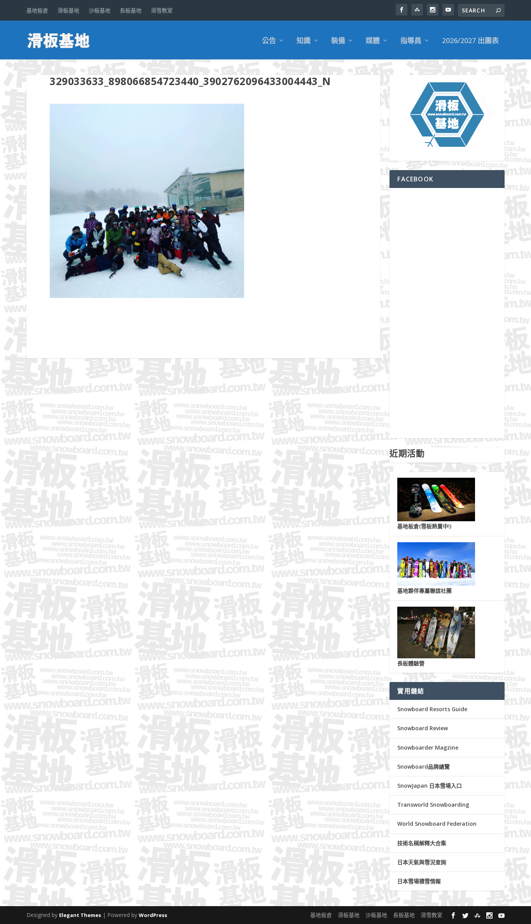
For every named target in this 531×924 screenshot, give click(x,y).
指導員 (410, 41)
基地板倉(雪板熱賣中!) (424, 526)
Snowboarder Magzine (427, 747)
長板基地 (130, 10)
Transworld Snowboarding (433, 804)
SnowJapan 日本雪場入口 (429, 785)
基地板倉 (37, 10)
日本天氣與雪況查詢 (421, 862)
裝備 (338, 41)
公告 (269, 41)
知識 (304, 41)
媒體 (373, 41)
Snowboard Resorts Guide (432, 709)
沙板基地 (99, 10)
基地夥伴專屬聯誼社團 (424, 590)
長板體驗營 (410, 663)
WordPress (153, 915)
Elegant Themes (80, 915)
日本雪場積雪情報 (419, 881)
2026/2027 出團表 (470, 41)
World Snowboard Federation (437, 823)
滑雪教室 (162, 10)
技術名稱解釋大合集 (421, 843)
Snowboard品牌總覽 (423, 766)
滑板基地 (68, 10)
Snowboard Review (422, 728)
